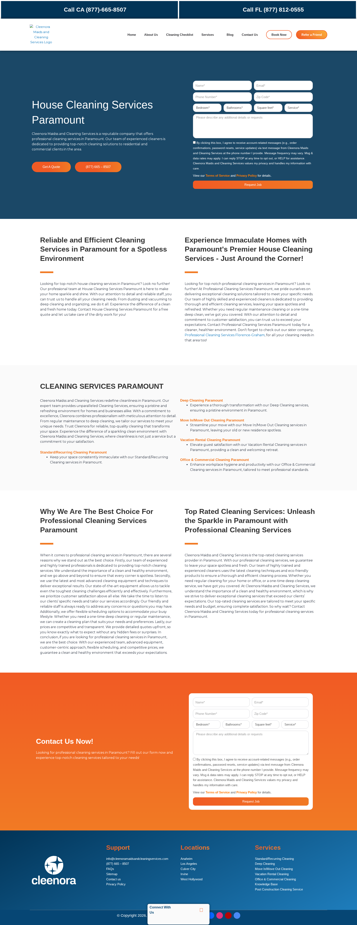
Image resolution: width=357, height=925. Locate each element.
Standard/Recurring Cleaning (274, 858)
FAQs (110, 869)
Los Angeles (189, 863)
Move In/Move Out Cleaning (274, 869)
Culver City (188, 869)
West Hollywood (191, 879)
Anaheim (187, 858)
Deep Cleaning (265, 863)
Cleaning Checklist (179, 34)
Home (131, 34)
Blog (230, 34)
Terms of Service (218, 175)
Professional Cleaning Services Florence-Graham (225, 335)
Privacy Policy (246, 175)
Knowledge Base (266, 884)
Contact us (113, 879)
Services (207, 34)
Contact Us (250, 34)
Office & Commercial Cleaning (275, 879)
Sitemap (111, 874)
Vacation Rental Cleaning (272, 874)
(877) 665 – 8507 (117, 863)
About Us (151, 34)
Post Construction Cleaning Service (279, 889)
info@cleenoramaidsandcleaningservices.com (137, 858)
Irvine (184, 874)
